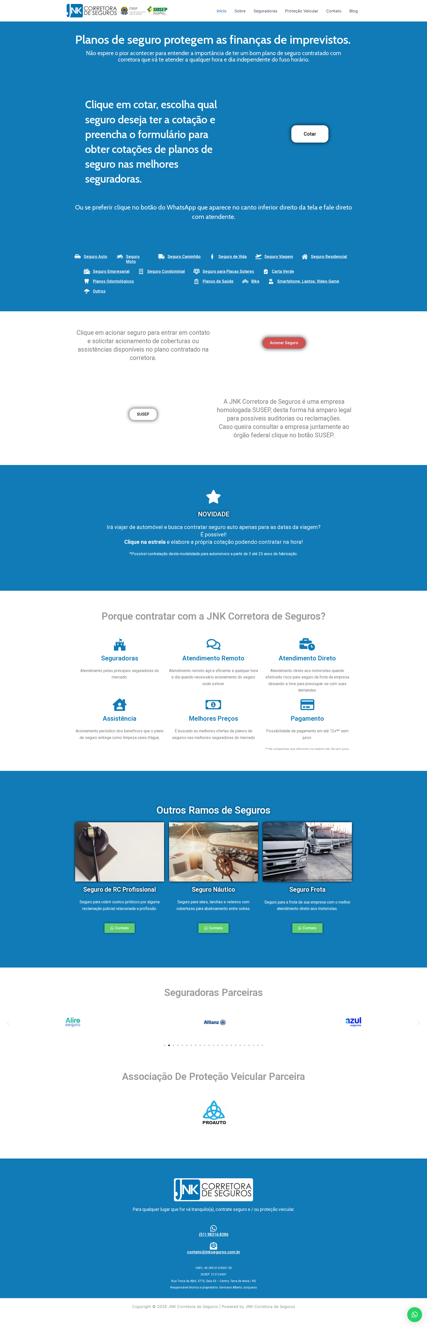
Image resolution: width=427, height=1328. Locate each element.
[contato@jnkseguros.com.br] (213, 1246)
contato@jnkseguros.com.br (213, 1252)
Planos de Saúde (218, 281)
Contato (334, 10)
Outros (99, 291)
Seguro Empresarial (111, 271)
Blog (353, 10)
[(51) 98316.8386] (213, 1228)
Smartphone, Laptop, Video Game (308, 281)
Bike (255, 281)
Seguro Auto (95, 256)
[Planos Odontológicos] (86, 281)
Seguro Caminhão (184, 256)
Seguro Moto (133, 259)
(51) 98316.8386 (213, 1234)
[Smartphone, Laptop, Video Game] (271, 281)
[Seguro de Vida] (212, 256)
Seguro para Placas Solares (228, 271)
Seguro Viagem (278, 256)
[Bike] (245, 281)
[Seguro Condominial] (141, 271)
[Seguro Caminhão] (161, 256)
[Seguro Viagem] (258, 256)
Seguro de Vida (232, 256)
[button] (8, 1023)
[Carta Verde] (265, 271)
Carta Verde (283, 271)
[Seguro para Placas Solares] (196, 271)
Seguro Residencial (329, 256)
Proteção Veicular (301, 10)
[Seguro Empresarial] (86, 271)
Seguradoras (265, 10)
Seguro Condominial (166, 271)
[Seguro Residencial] (304, 256)
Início (222, 10)
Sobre (240, 10)
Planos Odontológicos (113, 281)
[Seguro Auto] (77, 256)
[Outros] (86, 291)
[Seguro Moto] (119, 256)
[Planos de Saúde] (196, 281)
